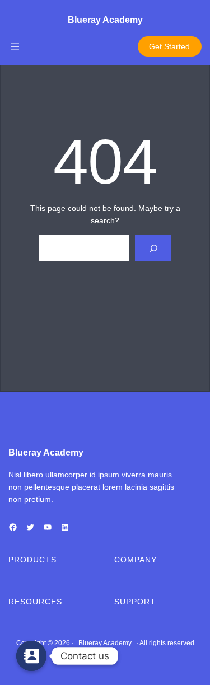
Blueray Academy (105, 20)
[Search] (153, 248)
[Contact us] (31, 656)
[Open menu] (15, 46)
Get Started (169, 46)
